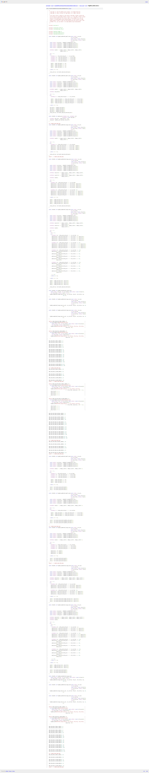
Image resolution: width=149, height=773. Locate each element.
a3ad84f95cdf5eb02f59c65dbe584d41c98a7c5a (65, 5)
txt (144, 771)
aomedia (48, 5)
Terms (13, 771)
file (70, 8)
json (147, 771)
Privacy (10, 771)
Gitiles (7, 771)
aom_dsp (82, 5)
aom (52, 5)
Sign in (146, 1)
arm (86, 5)
